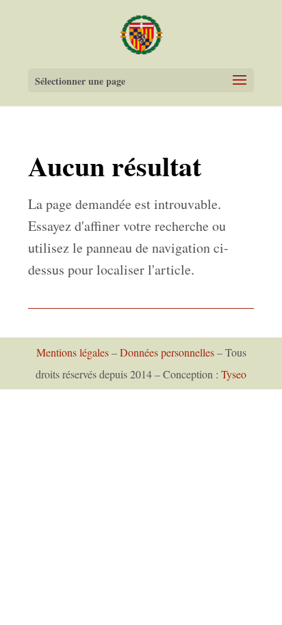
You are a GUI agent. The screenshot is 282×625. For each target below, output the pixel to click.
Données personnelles (167, 352)
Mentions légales (72, 352)
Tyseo (233, 374)
